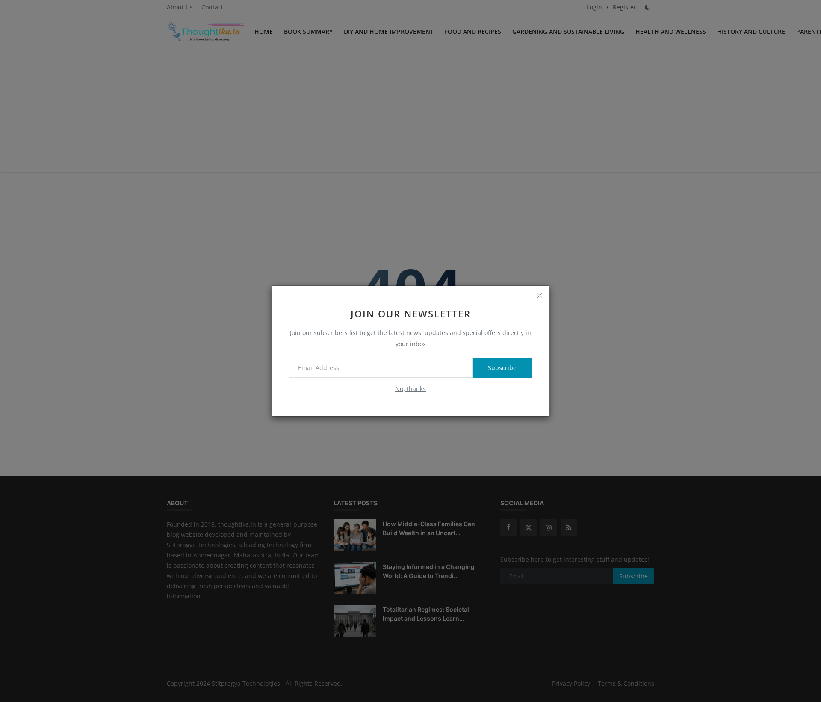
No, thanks (410, 389)
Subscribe (502, 368)
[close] (539, 295)
